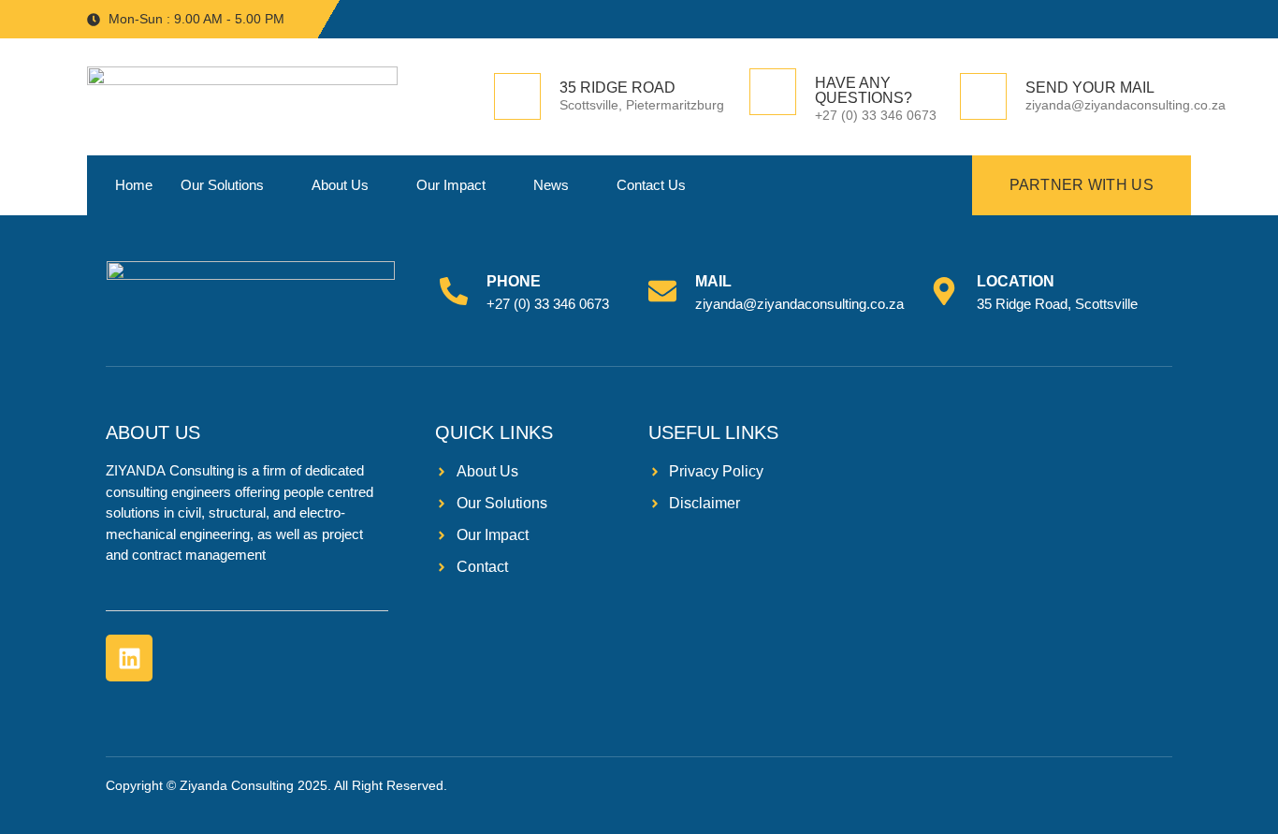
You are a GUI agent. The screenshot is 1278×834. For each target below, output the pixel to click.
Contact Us (651, 185)
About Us (340, 185)
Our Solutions (222, 185)
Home (133, 185)
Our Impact (451, 185)
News (551, 185)
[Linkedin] (129, 658)
